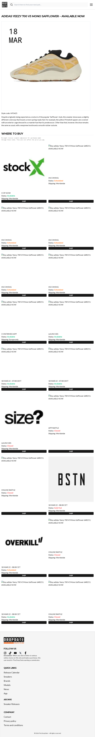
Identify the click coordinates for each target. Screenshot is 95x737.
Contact (7, 717)
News (6, 689)
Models (7, 685)
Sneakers (8, 676)
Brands (7, 681)
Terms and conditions (13, 725)
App (5, 693)
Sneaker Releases (12, 704)
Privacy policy (10, 721)
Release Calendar (12, 672)
